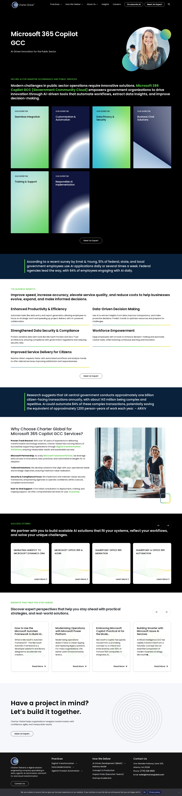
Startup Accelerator (102, 778)
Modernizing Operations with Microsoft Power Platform (29, 631)
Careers (117, 4)
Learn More (40, 579)
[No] (179, 792)
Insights (105, 4)
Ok (144, 792)
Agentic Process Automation (65, 771)
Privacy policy (154, 792)
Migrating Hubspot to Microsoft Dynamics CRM (29, 552)
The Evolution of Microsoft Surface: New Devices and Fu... (151, 631)
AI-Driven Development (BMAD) (107, 763)
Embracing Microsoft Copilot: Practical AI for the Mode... (69, 631)
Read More (38, 666)
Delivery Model (99, 767)
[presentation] (158, 525)
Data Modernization (61, 767)
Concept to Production (103, 770)
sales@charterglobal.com (151, 774)
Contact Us (20, 783)
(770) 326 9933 (147, 771)
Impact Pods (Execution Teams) (108, 774)
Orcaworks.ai (134, 4)
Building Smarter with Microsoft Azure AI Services (109, 631)
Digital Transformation (63, 763)
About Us (91, 4)
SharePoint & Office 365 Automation (150, 552)
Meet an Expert (154, 4)
